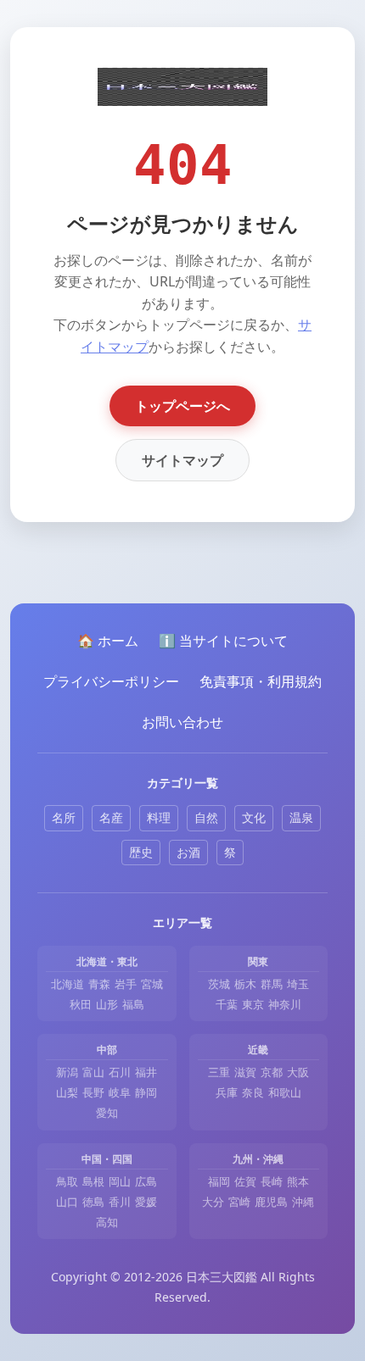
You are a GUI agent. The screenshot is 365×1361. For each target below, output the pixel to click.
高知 (107, 1222)
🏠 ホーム (107, 640)
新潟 (67, 1072)
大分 (213, 1201)
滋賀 (245, 1072)
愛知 (107, 1112)
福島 (133, 1004)
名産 (111, 817)
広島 (146, 1181)
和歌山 (284, 1092)
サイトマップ (182, 460)
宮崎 (239, 1201)
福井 (146, 1072)
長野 (93, 1092)
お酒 (188, 852)
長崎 (272, 1181)
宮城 (152, 984)
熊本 (298, 1181)
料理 (159, 817)
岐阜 (120, 1092)
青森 (99, 984)
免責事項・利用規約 (260, 681)
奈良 (253, 1092)
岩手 (126, 984)
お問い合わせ (182, 722)
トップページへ (182, 406)
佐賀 (245, 1181)
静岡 (146, 1092)
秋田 (81, 1004)
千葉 (227, 1004)
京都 (272, 1072)
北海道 (67, 984)
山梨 (67, 1092)
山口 (67, 1201)
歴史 (141, 852)
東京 (253, 1004)
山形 (107, 1004)
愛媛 (146, 1201)
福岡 (219, 1181)
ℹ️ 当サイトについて (223, 640)
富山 (93, 1072)
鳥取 (67, 1181)
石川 (120, 1072)
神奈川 (284, 1004)
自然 (206, 817)
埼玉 (298, 984)
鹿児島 (271, 1201)
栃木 (245, 984)
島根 (93, 1181)
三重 (219, 1072)
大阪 (298, 1072)
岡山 (120, 1181)
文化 (254, 817)
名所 (64, 817)
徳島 (93, 1201)
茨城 (219, 984)
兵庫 (227, 1092)
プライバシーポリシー (111, 681)
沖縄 (303, 1201)
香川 (120, 1201)
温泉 (301, 817)
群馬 (272, 984)
